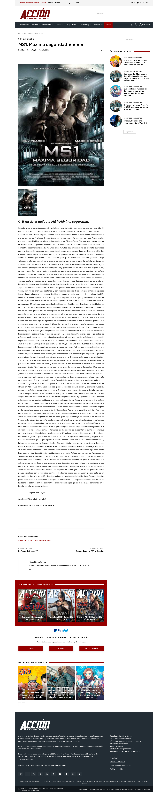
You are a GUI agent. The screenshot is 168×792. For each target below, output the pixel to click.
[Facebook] (129, 2)
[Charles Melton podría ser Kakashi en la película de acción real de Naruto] (32, 683)
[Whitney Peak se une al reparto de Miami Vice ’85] (116, 121)
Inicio (20, 33)
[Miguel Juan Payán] (23, 565)
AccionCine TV (23, 765)
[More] (82, 57)
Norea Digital (47, 765)
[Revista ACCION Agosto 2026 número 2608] (32, 605)
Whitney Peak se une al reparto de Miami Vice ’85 (135, 122)
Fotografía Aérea (59, 765)
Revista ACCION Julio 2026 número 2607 (61, 618)
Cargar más (129, 132)
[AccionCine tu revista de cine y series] (84, 724)
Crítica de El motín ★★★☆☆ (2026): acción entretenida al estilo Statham (136, 107)
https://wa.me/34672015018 (129, 751)
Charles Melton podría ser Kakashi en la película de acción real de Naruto (32, 695)
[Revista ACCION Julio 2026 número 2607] (61, 605)
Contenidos (32, 614)
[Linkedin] (134, 2)
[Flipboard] (60, 774)
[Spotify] (79, 774)
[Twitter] (33, 774)
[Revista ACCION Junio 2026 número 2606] (90, 605)
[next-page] (23, 704)
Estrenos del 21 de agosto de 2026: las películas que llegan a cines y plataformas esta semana (61, 693)
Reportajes (27, 33)
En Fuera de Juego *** (28, 551)
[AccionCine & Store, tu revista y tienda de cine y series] (35, 13)
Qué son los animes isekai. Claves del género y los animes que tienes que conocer (90, 693)
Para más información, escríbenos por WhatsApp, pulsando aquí (61, 642)
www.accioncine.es (25, 759)
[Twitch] (73, 774)
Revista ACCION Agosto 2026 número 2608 (32, 618)
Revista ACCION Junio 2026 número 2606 (89, 618)
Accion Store (35, 765)
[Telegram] (137, 2)
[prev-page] (19, 704)
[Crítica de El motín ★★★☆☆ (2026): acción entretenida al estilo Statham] (116, 106)
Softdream (35, 790)
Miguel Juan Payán (29, 50)
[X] (140, 2)
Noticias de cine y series (32, 689)
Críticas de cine (37, 33)
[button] (132, 25)
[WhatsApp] (143, 2)
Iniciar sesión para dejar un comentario (34, 540)
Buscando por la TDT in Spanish (90, 551)
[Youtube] (146, 2)
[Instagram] (131, 2)
